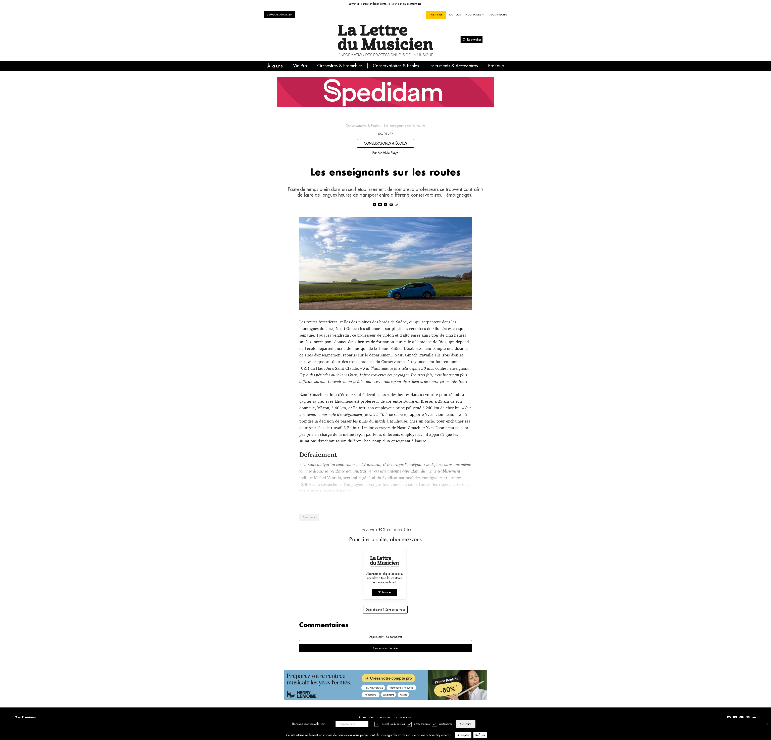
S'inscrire (465, 724)
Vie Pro (300, 65)
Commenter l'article (385, 648)
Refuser (480, 735)
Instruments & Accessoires (453, 65)
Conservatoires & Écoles (396, 65)
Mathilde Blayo (388, 153)
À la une (275, 65)
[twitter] (379, 205)
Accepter (463, 735)
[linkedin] (385, 205)
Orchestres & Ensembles (340, 65)
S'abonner (384, 592)
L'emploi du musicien (279, 14)
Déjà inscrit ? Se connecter (385, 637)
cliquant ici (413, 4)
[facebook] (374, 205)
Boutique (455, 14)
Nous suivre (473, 14)
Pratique (496, 65)
